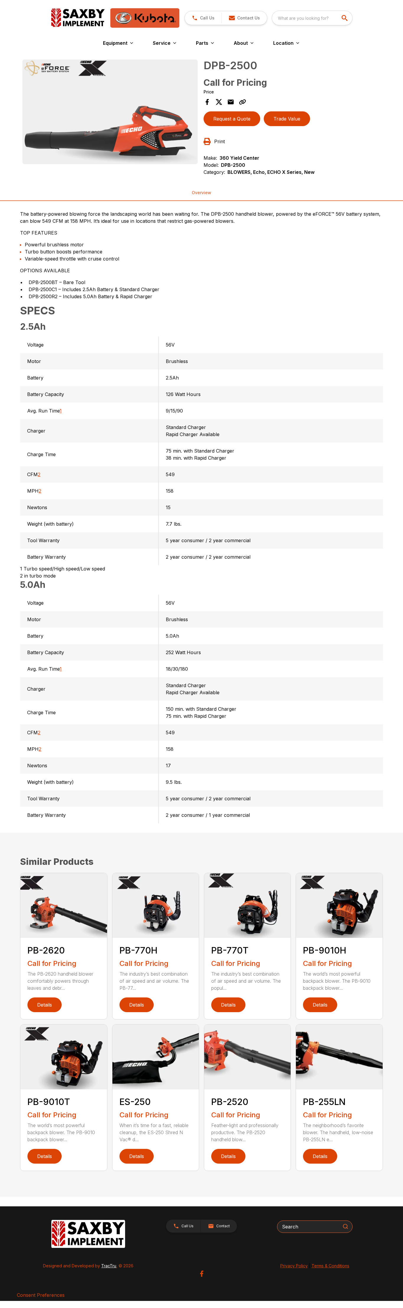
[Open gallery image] (109, 112)
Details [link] (44, 1005)
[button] (203, 18)
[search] (345, 18)
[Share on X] (218, 101)
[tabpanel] (109, 113)
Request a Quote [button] (231, 119)
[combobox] (312, 18)
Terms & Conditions (330, 1265)
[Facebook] (201, 1274)
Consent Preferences (41, 1295)
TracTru (108, 1265)
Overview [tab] (201, 192)
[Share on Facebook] (207, 101)
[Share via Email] (230, 101)
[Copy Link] (242, 101)
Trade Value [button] (286, 119)
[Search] (345, 1226)
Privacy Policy (294, 1265)
